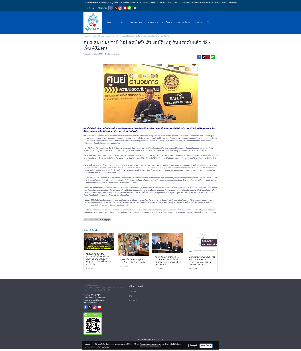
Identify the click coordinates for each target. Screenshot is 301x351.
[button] (208, 22)
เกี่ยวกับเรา (120, 22)
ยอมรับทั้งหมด (206, 346)
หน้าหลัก (108, 22)
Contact (133, 300)
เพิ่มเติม (198, 22)
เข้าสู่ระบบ (90, 8)
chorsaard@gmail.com (97, 300)
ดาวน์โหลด (166, 22)
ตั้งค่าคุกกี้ (193, 346)
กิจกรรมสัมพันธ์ (136, 22)
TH (137, 8)
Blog (131, 296)
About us (133, 291)
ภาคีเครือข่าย (151, 22)
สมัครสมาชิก (102, 8)
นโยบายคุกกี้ (104, 347)
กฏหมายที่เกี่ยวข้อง (183, 22)
